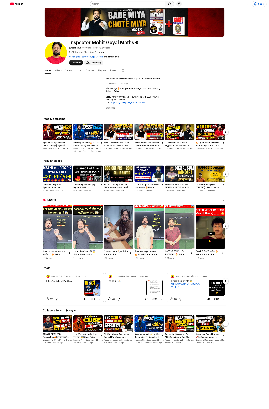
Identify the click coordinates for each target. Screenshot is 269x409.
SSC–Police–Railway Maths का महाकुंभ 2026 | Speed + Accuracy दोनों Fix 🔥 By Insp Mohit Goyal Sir (134, 79)
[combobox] (128, 4)
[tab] (48, 70)
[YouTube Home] (16, 4)
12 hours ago (80, 276)
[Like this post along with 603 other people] (172, 299)
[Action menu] (99, 299)
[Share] (85, 299)
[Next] (225, 132)
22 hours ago (142, 276)
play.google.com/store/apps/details (87, 57)
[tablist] (134, 70)
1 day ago (203, 276)
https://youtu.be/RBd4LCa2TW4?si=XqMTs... (185, 285)
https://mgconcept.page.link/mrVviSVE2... (129, 102)
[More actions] (71, 143)
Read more (110, 108)
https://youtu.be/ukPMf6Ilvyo (59, 281)
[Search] (169, 4)
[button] (110, 108)
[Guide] (5, 4)
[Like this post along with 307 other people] (47, 299)
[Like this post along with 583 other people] (109, 299)
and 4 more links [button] (111, 57)
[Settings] (248, 4)
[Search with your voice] (179, 4)
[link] (73, 288)
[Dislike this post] (56, 299)
